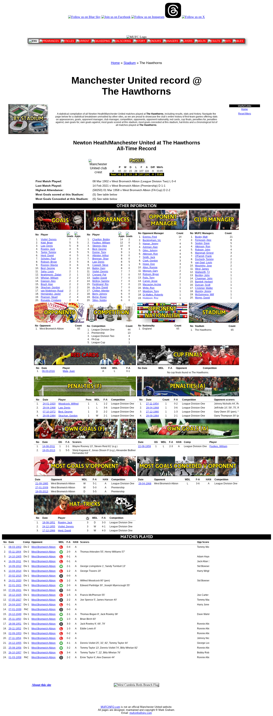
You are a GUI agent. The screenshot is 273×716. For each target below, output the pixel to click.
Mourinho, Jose (203, 265)
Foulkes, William (101, 242)
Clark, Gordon (150, 260)
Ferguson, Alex (203, 240)
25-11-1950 (15, 619)
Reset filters (244, 113)
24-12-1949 (15, 614)
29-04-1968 (49, 407)
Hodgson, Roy (150, 298)
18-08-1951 (48, 522)
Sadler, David (99, 277)
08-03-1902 (15, 547)
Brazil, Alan (47, 284)
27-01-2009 (41, 487)
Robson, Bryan (49, 261)
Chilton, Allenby (100, 290)
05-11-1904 (15, 551)
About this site (41, 685)
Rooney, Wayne (49, 265)
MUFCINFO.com (110, 706)
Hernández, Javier (51, 293)
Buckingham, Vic (152, 240)
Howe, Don (149, 264)
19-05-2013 (48, 450)
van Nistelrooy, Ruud (52, 290)
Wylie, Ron (148, 287)
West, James (202, 268)
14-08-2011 (48, 446)
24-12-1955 (48, 526)
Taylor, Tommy (48, 252)
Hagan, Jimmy (150, 243)
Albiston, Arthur (100, 255)
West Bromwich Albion (43, 547)
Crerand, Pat (99, 274)
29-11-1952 (15, 628)
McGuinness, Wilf (204, 294)
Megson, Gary (150, 270)
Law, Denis (47, 245)
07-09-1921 (15, 590)
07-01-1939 (15, 609)
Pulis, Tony (148, 277)
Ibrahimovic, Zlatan (51, 274)
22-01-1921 (15, 585)
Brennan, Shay (100, 258)
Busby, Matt (201, 236)
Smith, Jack (149, 257)
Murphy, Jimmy (203, 291)
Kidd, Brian (47, 242)
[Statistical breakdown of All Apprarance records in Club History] (49, 41)
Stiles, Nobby (99, 300)
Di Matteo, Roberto (153, 294)
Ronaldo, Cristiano (51, 300)
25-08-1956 (15, 647)
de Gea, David (100, 287)
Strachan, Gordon (50, 287)
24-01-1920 (49, 403)
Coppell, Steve (100, 265)
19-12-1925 (15, 595)
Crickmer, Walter (204, 288)
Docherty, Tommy (204, 259)
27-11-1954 (152, 403)
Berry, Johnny (99, 293)
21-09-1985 (41, 483)
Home (115, 63)
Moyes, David (202, 297)
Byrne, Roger (99, 297)
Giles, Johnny (150, 250)
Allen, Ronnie (150, 267)
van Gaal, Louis (203, 262)
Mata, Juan (69, 371)
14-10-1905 (15, 556)
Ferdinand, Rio (100, 284)
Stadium (130, 63)
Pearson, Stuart (49, 297)
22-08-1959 (144, 446)
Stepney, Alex (99, 245)
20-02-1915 (15, 575)
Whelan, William (49, 277)
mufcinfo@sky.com (141, 712)
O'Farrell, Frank (203, 256)
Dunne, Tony (99, 252)
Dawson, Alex (48, 281)
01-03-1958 (15, 657)
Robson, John (202, 249)
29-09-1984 (49, 415)
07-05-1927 (15, 599)
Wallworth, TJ (202, 272)
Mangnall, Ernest (204, 252)
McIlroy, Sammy (100, 281)
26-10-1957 (15, 652)
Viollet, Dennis (49, 239)
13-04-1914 (15, 571)
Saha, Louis (47, 271)
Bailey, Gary (98, 268)
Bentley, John (202, 275)
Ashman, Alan (150, 247)
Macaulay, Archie (152, 284)
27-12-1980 (152, 411)
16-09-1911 (15, 561)
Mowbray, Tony (151, 291)
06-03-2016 (48, 371)
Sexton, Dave (202, 243)
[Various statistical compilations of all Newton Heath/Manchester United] (227, 41)
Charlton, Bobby (101, 239)
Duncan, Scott (202, 284)
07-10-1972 (49, 411)
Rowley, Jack (48, 249)
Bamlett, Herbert (204, 281)
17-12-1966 (48, 530)
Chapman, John (203, 278)
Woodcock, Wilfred (68, 403)
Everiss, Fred (150, 236)
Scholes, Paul (48, 258)
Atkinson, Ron (150, 253)
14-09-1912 (15, 566)
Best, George (48, 268)
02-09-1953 (15, 633)
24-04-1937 (15, 604)
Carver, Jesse (150, 281)
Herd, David (47, 255)
